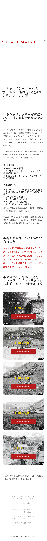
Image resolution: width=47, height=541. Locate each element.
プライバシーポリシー (17, 511)
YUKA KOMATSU (18, 41)
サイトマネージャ (17, 524)
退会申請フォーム (29, 524)
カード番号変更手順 (29, 517)
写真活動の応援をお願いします (17, 497)
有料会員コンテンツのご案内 (29, 497)
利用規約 (27, 503)
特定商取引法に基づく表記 (29, 511)
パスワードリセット (17, 517)
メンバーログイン (17, 504)
